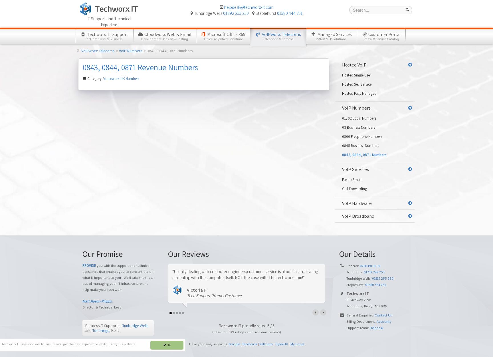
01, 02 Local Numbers (359, 118)
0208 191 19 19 (370, 265)
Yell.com (266, 344)
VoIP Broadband (358, 216)
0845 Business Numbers (360, 145)
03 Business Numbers (358, 127)
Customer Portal (382, 36)
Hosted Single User (356, 75)
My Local (297, 344)
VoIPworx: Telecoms (281, 36)
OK (168, 345)
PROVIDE (89, 265)
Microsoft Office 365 (225, 36)
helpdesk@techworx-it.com (248, 7)
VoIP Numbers (356, 108)
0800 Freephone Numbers (362, 136)
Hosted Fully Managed (359, 93)
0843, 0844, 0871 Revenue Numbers (140, 67)
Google (234, 344)
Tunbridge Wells (135, 325)
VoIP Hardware (357, 203)
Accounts (384, 321)
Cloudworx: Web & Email (166, 36)
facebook (250, 344)
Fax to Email (351, 179)
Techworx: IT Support (107, 36)
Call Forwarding (354, 188)
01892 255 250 (236, 13)
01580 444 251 (290, 13)
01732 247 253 (374, 272)
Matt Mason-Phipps (97, 301)
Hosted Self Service (356, 84)
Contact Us (383, 315)
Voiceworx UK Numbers (121, 78)
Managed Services (334, 36)
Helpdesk (376, 327)
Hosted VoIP (354, 65)
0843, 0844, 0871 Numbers (364, 154)
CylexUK (281, 344)
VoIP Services (355, 169)
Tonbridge (100, 330)
